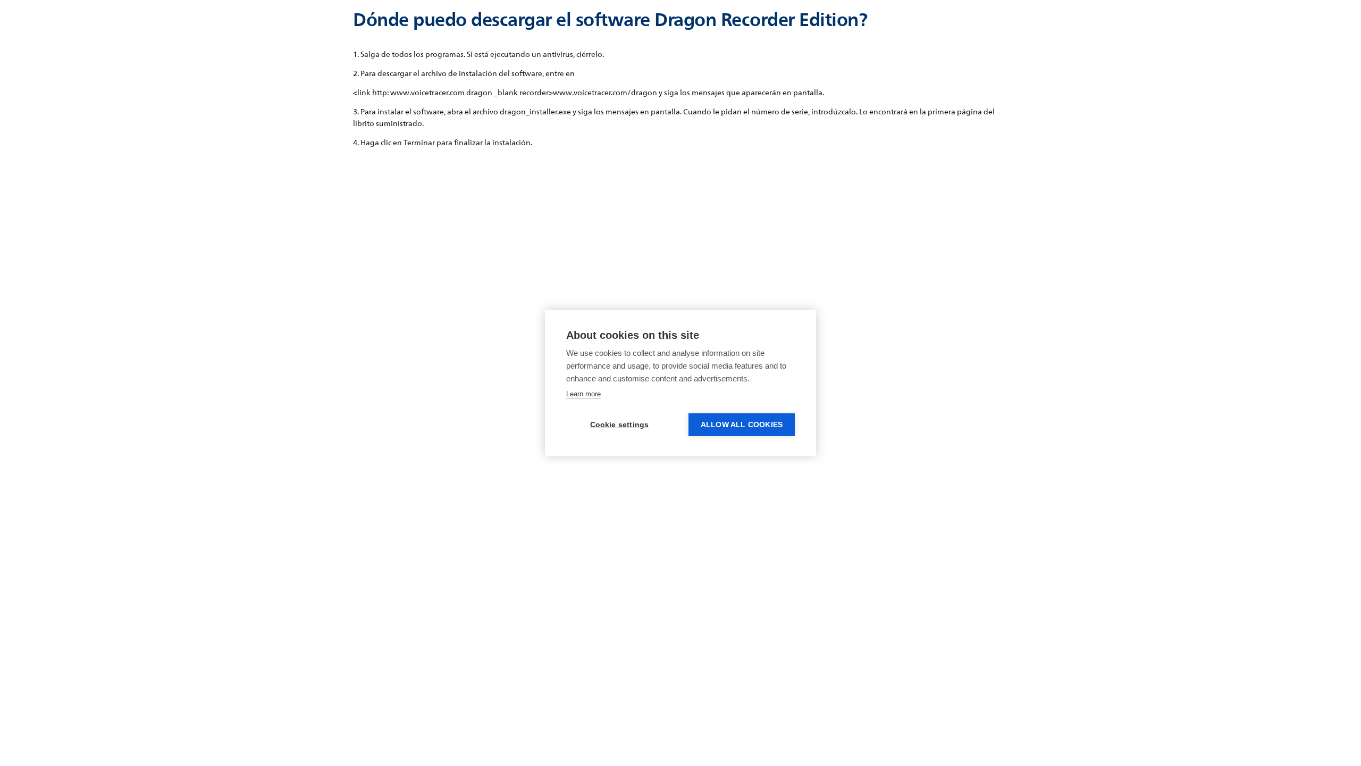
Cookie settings (619, 425)
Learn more (583, 394)
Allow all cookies (742, 425)
